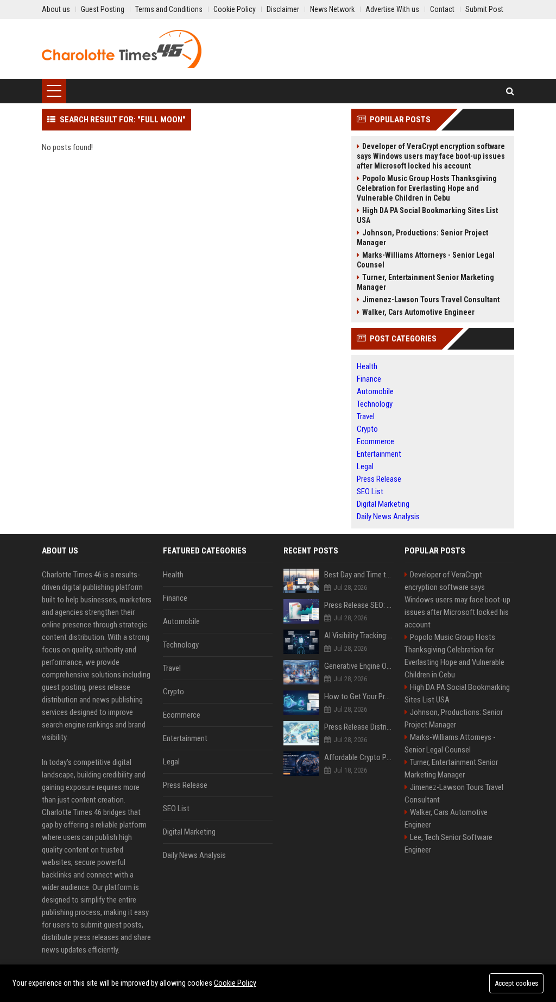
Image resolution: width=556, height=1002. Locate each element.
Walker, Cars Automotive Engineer (418, 312)
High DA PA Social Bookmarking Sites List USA (427, 215)
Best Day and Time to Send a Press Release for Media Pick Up (359, 575)
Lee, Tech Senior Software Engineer (448, 843)
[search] (510, 91)
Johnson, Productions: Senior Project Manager (422, 237)
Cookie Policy (235, 983)
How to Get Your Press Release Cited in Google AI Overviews (359, 696)
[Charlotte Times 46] (121, 49)
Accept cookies (516, 983)
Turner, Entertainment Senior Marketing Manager (425, 282)
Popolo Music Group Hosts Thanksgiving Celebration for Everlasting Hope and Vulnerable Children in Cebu (427, 188)
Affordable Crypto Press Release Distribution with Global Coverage (359, 757)
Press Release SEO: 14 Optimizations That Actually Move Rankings (359, 605)
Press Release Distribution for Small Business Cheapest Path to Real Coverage (359, 727)
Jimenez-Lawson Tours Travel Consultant (431, 299)
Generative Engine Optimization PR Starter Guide (359, 666)
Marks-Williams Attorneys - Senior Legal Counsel (426, 260)
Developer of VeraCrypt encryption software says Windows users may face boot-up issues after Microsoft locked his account (431, 156)
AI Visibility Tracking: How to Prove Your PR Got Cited (359, 635)
